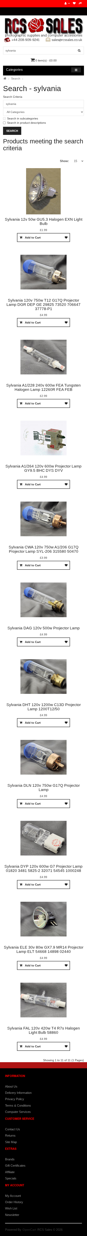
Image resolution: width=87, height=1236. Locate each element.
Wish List (11, 1208)
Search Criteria (12, 96)
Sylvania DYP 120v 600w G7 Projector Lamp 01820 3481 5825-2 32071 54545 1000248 (43, 868)
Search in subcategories (22, 118)
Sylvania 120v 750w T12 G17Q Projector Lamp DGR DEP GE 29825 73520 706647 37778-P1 (43, 304)
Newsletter (12, 1215)
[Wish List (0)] (74, 3)
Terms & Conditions (18, 1105)
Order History (14, 1202)
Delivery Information (18, 1092)
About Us (11, 1086)
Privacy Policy (14, 1099)
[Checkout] (80, 3)
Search (15, 78)
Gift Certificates (15, 1165)
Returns (10, 1135)
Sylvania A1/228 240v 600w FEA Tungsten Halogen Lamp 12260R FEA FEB (43, 387)
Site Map (11, 1142)
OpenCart (29, 1229)
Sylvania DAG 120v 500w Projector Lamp (43, 628)
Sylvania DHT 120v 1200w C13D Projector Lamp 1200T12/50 (43, 707)
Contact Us (12, 1129)
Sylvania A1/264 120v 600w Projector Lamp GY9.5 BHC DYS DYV (43, 468)
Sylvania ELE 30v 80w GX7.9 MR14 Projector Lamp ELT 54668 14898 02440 (43, 949)
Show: (64, 161)
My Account (13, 1195)
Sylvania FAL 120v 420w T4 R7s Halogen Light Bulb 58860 (43, 1030)
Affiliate (10, 1172)
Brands (10, 1159)
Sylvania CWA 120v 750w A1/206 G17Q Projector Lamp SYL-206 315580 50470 (44, 549)
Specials (10, 1178)
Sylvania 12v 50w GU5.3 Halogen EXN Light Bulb (43, 221)
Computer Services (18, 1111)
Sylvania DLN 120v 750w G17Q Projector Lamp (43, 787)
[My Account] (67, 3)
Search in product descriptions (26, 122)
